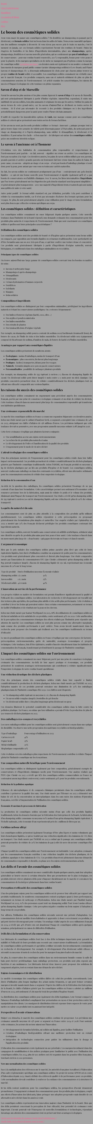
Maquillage (6, 12)
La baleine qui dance (29, 64)
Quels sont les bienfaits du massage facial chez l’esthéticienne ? (29, 1118)
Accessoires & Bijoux (10, 17)
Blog (3, 26)
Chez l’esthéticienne (10, 8)
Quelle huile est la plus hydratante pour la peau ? (22, 1121)
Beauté (4, 3)
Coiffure (4, 21)
